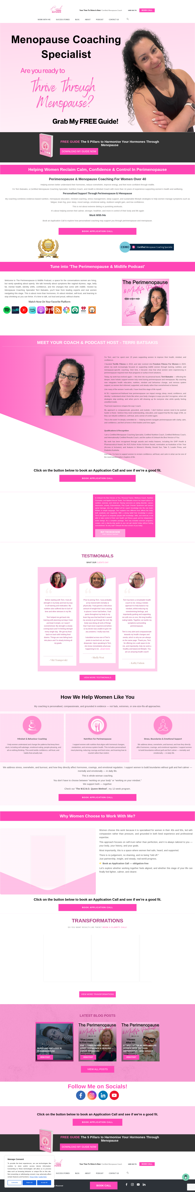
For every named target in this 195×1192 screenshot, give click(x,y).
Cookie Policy (43, 1177)
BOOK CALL (147, 10)
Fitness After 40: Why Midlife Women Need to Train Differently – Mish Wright (140, 1048)
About (88, 20)
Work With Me (44, 20)
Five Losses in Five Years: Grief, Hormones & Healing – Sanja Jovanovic (96, 1048)
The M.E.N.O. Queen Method (91, 789)
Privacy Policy (34, 1177)
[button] (125, 19)
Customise (14, 1182)
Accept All (44, 1182)
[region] (29, 1172)
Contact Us (114, 20)
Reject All (29, 1182)
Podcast (99, 20)
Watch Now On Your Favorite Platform (49, 302)
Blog (77, 20)
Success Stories (63, 20)
